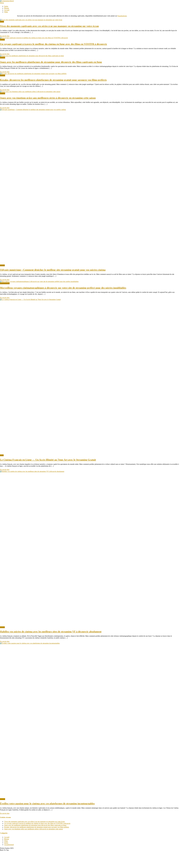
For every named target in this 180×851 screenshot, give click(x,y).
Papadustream (122, 16)
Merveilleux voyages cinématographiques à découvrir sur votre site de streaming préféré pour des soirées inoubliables (63, 287)
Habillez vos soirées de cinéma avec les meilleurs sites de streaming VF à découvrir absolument (50, 631)
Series (6, 6)
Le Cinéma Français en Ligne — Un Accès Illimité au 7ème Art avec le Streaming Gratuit (48, 459)
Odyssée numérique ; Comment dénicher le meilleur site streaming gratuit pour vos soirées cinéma (53, 269)
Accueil (6, 10)
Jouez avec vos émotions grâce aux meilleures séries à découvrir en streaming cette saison (48, 98)
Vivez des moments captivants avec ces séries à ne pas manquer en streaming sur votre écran (49, 26)
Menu (2, 3)
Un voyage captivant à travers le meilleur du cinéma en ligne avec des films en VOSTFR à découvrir (53, 44)
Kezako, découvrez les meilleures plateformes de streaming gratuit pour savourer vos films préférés (53, 80)
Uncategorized (5, 283)
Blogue (6, 8)
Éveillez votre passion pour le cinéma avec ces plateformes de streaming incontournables (47, 803)
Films (6, 12)
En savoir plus (4, 36)
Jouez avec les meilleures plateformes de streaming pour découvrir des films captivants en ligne (51, 62)
